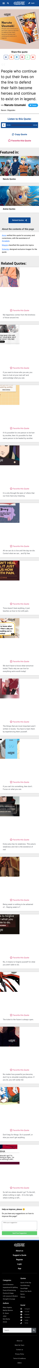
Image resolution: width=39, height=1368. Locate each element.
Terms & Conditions (19, 1358)
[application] (19, 125)
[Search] (33, 1330)
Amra (4, 235)
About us (19, 1251)
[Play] (4, 125)
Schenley (5, 249)
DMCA (20, 1363)
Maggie (5, 245)
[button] (3, 3)
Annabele (5, 241)
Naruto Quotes (9, 179)
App (19, 1268)
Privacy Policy (19, 1354)
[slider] (21, 125)
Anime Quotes (9, 209)
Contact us (19, 1349)
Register (19, 1259)
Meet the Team (19, 1345)
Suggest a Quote (19, 1255)
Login (19, 1264)
